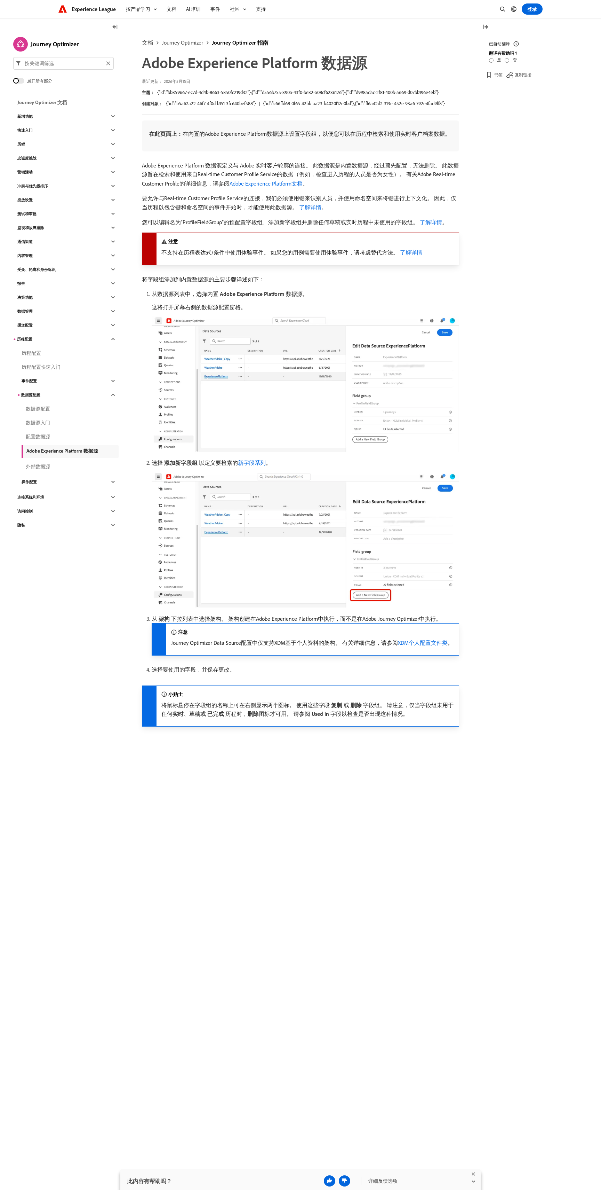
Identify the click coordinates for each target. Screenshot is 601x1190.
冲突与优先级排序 (32, 185)
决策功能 (25, 297)
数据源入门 (38, 423)
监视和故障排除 (30, 227)
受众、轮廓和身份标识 (36, 269)
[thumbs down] (344, 1181)
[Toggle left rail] (115, 27)
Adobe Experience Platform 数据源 (62, 451)
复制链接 (523, 74)
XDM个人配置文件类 (423, 642)
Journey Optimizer (182, 42)
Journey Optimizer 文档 (42, 102)
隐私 (21, 525)
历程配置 (24, 339)
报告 (21, 283)
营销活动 (25, 172)
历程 (21, 144)
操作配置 (29, 481)
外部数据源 (38, 466)
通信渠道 (25, 241)
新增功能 (25, 116)
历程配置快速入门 (41, 367)
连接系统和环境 (30, 497)
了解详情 (310, 207)
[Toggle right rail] (485, 27)
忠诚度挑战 (27, 158)
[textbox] (63, 63)
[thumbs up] (329, 1181)
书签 (498, 74)
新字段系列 (252, 462)
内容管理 (25, 255)
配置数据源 (38, 436)
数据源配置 (30, 394)
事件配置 (29, 380)
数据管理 (25, 311)
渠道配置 (25, 325)
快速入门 (25, 130)
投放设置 (25, 199)
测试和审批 (27, 213)
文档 (147, 42)
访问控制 (25, 511)
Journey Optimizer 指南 (240, 42)
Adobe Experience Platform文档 (266, 183)
